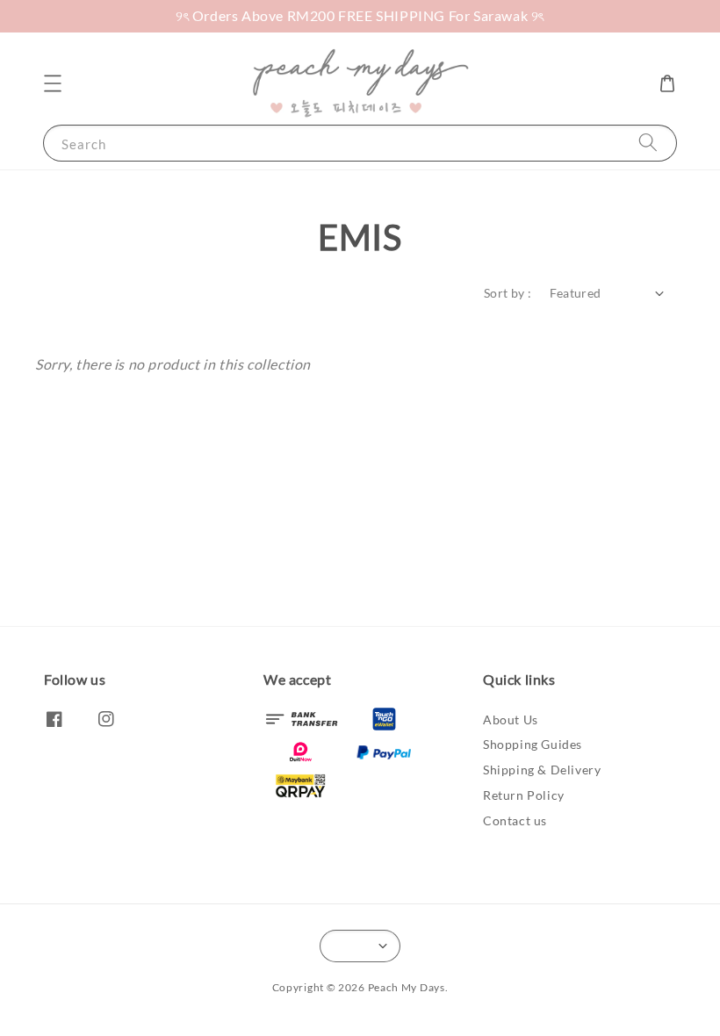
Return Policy (524, 795)
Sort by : (508, 292)
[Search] (648, 143)
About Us (510, 719)
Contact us (515, 820)
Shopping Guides (532, 744)
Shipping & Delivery (542, 769)
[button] (52, 83)
